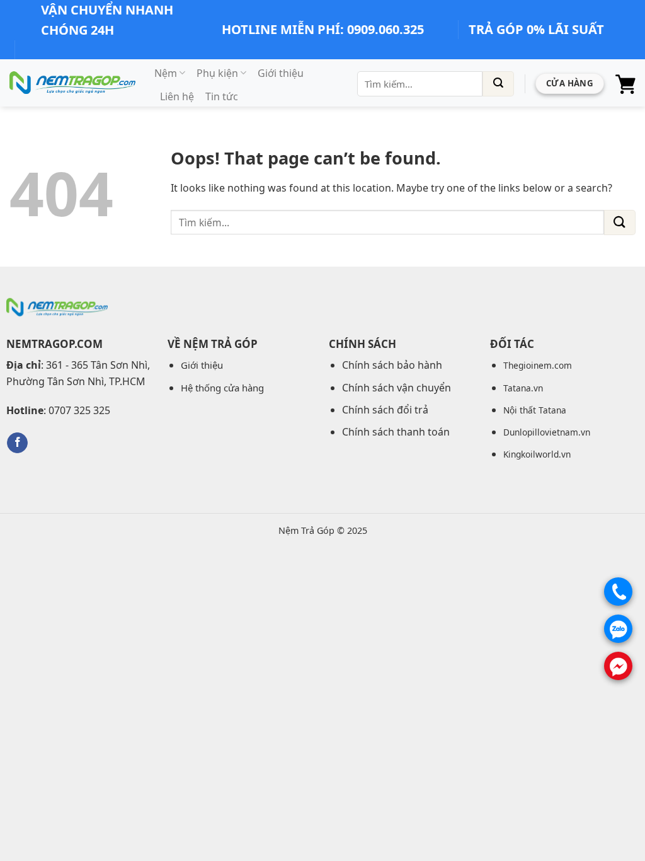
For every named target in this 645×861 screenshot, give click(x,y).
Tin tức (221, 96)
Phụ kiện (217, 73)
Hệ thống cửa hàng (222, 387)
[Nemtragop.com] (72, 83)
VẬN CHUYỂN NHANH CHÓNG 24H (107, 19)
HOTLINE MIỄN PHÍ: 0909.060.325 (323, 29)
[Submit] (498, 83)
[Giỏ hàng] (625, 83)
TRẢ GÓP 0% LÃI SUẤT (536, 29)
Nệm (165, 73)
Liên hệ (177, 96)
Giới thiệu (281, 73)
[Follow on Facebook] (17, 443)
